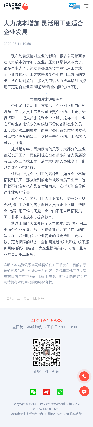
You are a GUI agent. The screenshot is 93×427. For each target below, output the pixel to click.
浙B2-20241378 (58, 413)
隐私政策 (76, 413)
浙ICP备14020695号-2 (46, 408)
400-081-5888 (46, 320)
